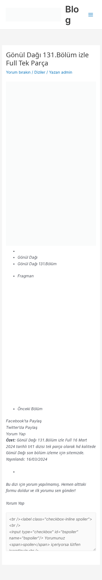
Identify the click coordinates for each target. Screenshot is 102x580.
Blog (72, 14)
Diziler (39, 72)
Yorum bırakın (18, 72)
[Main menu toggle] (91, 15)
